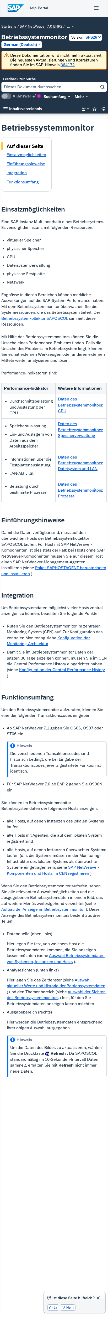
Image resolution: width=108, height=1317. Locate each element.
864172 (68, 65)
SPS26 (84, 37)
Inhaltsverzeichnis (22, 108)
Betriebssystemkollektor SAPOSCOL (34, 318)
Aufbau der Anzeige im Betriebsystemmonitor (43, 909)
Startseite (9, 26)
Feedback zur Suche (19, 79)
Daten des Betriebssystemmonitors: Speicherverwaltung (80, 429)
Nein (68, 1307)
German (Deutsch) (20, 44)
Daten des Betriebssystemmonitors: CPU (80, 405)
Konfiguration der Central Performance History (62, 669)
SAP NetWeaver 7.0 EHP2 (41, 26)
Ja (53, 1307)
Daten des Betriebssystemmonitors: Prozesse (80, 490)
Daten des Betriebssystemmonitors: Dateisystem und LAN (80, 463)
